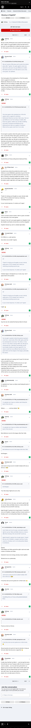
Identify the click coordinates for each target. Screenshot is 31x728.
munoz (6, 441)
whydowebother (9, 188)
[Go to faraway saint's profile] (2, 284)
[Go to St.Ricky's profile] (2, 22)
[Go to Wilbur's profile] (2, 155)
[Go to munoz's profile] (2, 442)
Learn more (3, 2)
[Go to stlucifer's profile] (2, 589)
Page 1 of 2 (14, 35)
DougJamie (8, 658)
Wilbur (6, 155)
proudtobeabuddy (9, 380)
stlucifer (7, 589)
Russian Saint (8, 56)
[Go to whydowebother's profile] (2, 189)
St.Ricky (6, 22)
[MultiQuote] (2, 52)
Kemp (6, 211)
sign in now (8, 690)
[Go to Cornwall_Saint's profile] (2, 234)
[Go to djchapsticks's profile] (2, 567)
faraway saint (8, 284)
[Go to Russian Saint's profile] (2, 57)
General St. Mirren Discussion (20, 22)
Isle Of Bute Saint (9, 167)
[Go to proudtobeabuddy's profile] (2, 381)
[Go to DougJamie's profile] (2, 659)
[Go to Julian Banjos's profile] (2, 500)
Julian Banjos (8, 499)
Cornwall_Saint (9, 233)
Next (26, 35)
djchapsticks (8, 567)
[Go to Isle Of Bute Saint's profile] (2, 168)
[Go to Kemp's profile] (2, 212)
